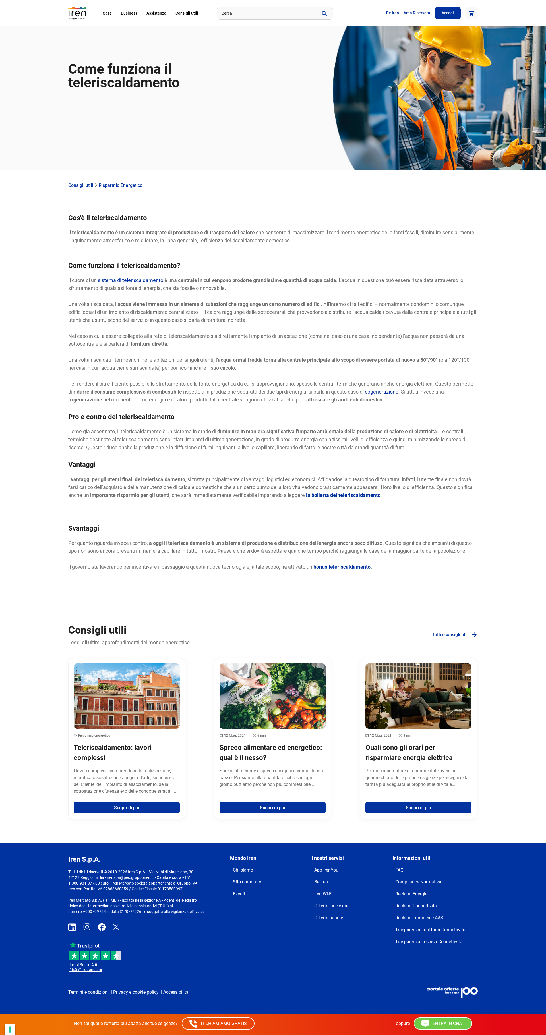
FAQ (399, 870)
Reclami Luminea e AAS (419, 917)
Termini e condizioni (88, 992)
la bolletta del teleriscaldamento (343, 495)
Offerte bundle (328, 917)
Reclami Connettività (416, 905)
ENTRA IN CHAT (447, 1023)
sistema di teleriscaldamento (130, 280)
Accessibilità (176, 992)
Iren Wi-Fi (323, 894)
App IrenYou (326, 870)
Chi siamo (243, 870)
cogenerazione (381, 392)
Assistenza (156, 13)
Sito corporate (247, 882)
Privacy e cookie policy (136, 992)
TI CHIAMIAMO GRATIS (223, 1023)
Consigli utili (186, 13)
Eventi (239, 894)
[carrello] (471, 13)
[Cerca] (324, 13)
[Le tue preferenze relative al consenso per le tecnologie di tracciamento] (10, 1029)
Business (129, 13)
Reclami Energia (411, 894)
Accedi (448, 13)
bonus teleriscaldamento (342, 567)
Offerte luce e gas (331, 905)
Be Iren (392, 13)
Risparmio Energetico (120, 185)
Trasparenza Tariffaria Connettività (430, 929)
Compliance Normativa (418, 882)
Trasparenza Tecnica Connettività (428, 941)
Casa (107, 13)
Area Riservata (417, 13)
